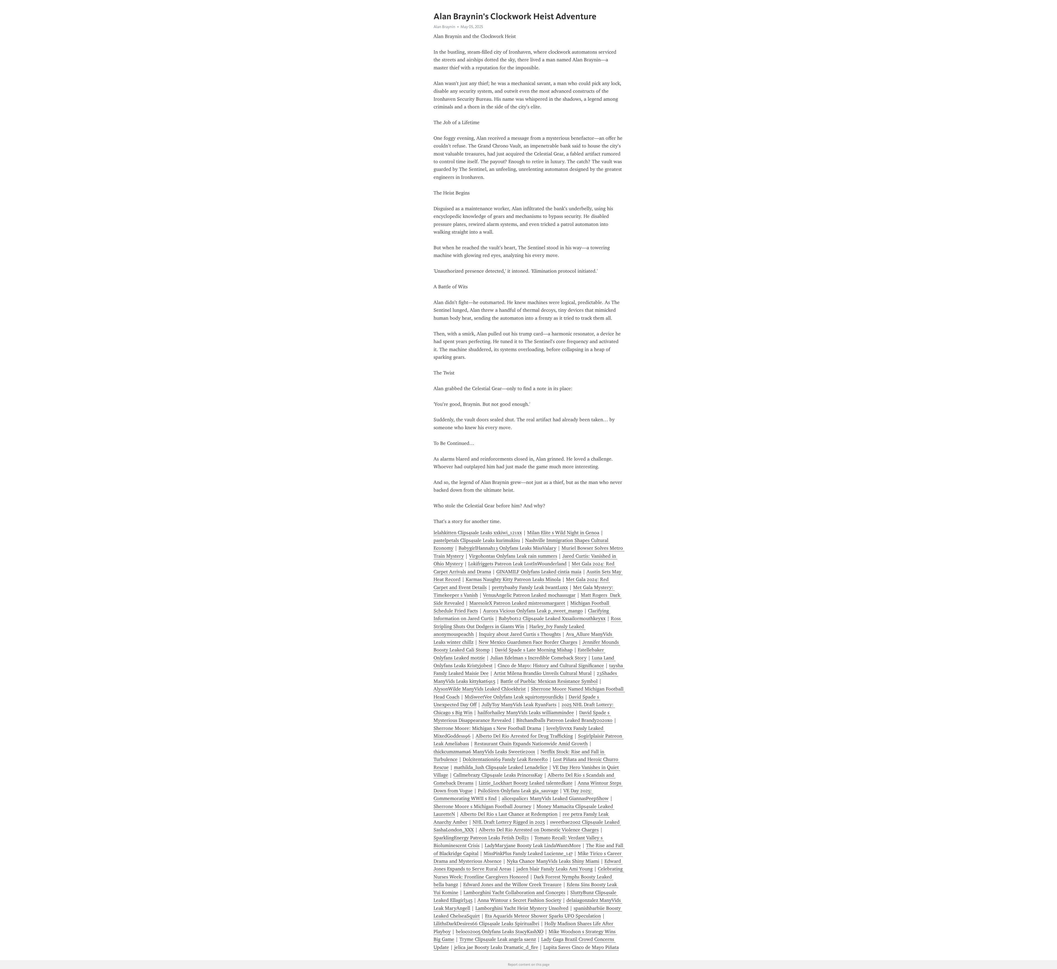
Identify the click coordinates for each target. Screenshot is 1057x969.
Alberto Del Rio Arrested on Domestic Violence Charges (539, 830)
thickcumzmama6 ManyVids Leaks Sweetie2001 (484, 752)
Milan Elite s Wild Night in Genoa (563, 533)
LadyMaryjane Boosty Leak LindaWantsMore (533, 845)
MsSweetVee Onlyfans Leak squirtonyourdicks (514, 697)
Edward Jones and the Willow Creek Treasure (512, 885)
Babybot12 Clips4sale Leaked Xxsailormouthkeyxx (552, 618)
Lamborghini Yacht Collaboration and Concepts (514, 892)
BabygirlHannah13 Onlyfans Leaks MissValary (507, 548)
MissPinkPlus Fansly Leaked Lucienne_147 (528, 853)
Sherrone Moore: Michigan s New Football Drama (487, 728)
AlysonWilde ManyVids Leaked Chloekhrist (480, 689)
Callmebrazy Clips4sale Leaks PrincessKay (498, 775)
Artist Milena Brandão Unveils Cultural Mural (543, 673)
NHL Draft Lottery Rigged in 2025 (509, 822)
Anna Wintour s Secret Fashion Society (519, 900)
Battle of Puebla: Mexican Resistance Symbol (549, 681)
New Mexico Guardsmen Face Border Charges (528, 642)
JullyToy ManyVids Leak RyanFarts (519, 705)
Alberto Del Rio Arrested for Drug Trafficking (524, 736)
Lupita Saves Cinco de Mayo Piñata (581, 947)
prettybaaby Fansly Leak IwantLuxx (530, 587)
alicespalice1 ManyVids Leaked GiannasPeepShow (555, 798)
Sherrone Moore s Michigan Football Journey (482, 806)
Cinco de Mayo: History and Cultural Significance (551, 666)
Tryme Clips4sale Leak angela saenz (497, 939)
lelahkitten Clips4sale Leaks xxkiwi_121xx (478, 533)
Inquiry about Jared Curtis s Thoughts (520, 634)
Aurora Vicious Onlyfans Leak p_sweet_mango (533, 611)
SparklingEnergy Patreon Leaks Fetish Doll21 (481, 838)
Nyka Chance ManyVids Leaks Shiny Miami (553, 861)
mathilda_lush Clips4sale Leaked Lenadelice (500, 767)
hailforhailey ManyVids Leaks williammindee (526, 713)
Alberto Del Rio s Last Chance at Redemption (508, 814)
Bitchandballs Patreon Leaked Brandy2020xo (564, 720)
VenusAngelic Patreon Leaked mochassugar (529, 595)
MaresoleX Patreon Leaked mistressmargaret (517, 603)
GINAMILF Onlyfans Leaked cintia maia (538, 572)
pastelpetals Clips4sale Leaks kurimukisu (477, 540)
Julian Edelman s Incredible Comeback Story (538, 658)
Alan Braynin (444, 26)
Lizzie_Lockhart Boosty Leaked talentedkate (526, 783)
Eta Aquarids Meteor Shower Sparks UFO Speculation (543, 916)
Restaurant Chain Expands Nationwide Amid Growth (531, 744)
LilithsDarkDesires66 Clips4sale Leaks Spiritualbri (486, 924)
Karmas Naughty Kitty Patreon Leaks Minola (513, 579)
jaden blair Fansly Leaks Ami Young (554, 869)
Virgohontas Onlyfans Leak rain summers (513, 556)
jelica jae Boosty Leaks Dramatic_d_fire (496, 947)
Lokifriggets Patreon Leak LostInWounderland (517, 564)
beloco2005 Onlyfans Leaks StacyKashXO (499, 932)
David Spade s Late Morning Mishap (534, 650)
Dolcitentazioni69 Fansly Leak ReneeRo (505, 759)
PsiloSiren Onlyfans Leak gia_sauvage (518, 791)
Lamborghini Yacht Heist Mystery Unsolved (521, 908)
